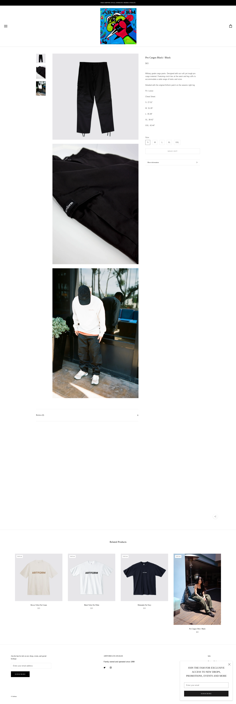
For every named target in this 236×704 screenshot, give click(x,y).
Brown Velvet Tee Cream (39, 605)
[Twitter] (104, 667)
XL (169, 142)
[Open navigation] (5, 26)
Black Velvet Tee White (91, 605)
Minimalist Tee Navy (144, 605)
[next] (227, 590)
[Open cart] (230, 26)
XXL (177, 142)
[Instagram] (111, 667)
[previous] (8, 590)
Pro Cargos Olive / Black (197, 629)
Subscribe (206, 693)
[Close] (229, 664)
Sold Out (173, 151)
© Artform (14, 696)
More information (153, 162)
